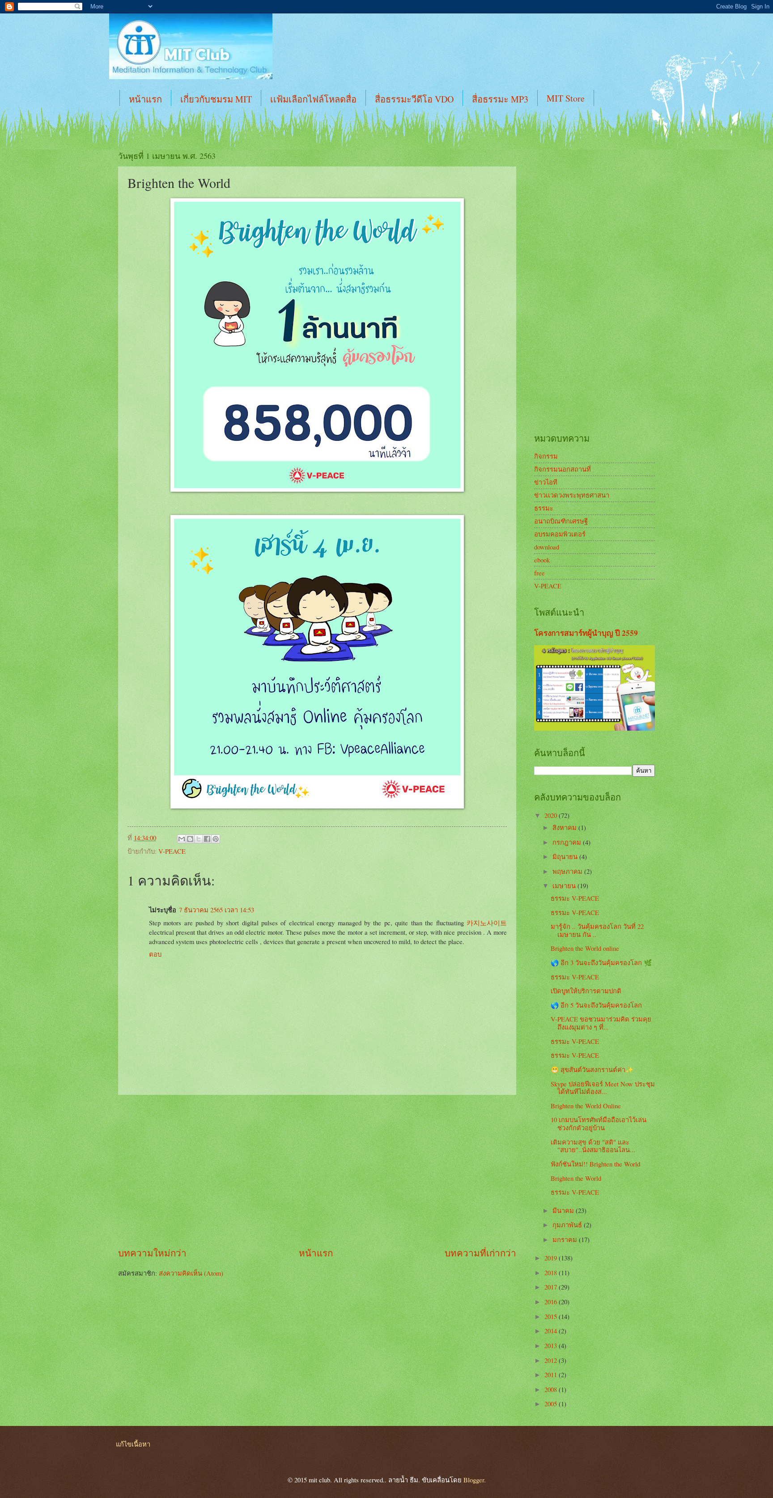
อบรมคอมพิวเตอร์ (560, 533)
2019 (551, 1257)
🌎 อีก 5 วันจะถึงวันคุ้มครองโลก (596, 1004)
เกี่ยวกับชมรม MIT (216, 99)
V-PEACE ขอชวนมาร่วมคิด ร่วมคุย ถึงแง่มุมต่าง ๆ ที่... (601, 1022)
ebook (542, 559)
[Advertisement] (317, 1170)
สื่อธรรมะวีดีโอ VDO (414, 99)
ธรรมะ (543, 507)
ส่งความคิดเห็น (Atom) (191, 1272)
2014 (551, 1330)
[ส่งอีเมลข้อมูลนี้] (181, 838)
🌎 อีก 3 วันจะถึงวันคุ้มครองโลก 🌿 (601, 962)
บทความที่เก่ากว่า (480, 1253)
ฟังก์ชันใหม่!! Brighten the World (595, 1163)
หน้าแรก (145, 99)
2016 (551, 1301)
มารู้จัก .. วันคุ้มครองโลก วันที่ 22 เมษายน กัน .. (597, 930)
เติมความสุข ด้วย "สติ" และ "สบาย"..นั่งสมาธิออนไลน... (593, 1145)
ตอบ (155, 953)
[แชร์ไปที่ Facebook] (207, 838)
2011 (551, 1374)
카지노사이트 (487, 922)
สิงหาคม (565, 827)
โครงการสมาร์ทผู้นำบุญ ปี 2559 (586, 632)
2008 (551, 1389)
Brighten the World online (585, 948)
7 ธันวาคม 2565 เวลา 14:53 (216, 909)
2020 (551, 815)
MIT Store (566, 98)
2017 (551, 1286)
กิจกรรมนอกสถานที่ (562, 468)
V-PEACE (172, 851)
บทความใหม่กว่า (152, 1253)
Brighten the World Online (586, 1105)
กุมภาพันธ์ (568, 1224)
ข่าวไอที (545, 481)
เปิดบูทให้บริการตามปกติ (586, 990)
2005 (551, 1403)
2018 (551, 1272)
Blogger (473, 1479)
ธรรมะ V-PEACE (575, 898)
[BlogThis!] (190, 838)
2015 (551, 1316)
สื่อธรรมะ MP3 (500, 99)
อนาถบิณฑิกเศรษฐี (561, 520)
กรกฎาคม (567, 842)
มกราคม (565, 1239)
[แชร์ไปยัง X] (198, 838)
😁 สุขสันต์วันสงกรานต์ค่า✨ (592, 1069)
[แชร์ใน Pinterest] (215, 838)
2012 (551, 1360)
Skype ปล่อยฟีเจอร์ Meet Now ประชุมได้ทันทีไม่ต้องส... (603, 1087)
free (539, 572)
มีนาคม (564, 1210)
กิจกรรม (546, 455)
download (546, 546)
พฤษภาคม (568, 871)
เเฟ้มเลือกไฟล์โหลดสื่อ (313, 99)
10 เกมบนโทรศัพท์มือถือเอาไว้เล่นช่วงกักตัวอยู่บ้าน (598, 1123)
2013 (551, 1345)
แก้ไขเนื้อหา (133, 1443)
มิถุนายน (565, 856)
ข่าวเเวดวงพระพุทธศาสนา (571, 494)
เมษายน (565, 885)
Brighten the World (576, 1178)
